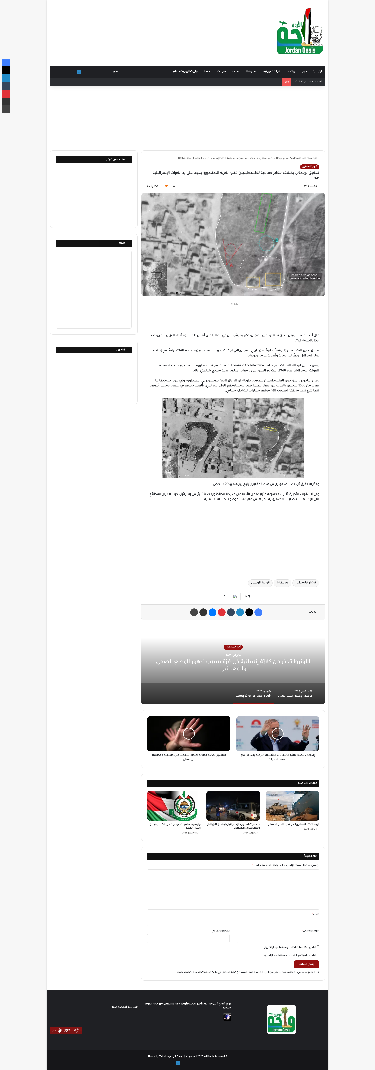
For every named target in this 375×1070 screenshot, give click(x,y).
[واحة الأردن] (300, 33)
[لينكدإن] (240, 612)
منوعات (221, 71)
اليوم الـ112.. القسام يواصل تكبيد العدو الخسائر (294, 824)
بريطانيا (282, 583)
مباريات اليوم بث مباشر (185, 71)
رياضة (291, 71)
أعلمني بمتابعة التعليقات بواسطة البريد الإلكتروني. (289, 947)
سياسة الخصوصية (124, 1007)
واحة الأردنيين (259, 583)
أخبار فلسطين (298, 158)
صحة (207, 71)
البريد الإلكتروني (310, 931)
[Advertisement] (140, 31)
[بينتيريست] (222, 612)
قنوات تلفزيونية (272, 71)
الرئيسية (317, 71)
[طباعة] (194, 612)
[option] (233, 665)
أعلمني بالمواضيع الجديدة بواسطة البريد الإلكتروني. (289, 955)
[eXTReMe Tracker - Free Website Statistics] (227, 1020)
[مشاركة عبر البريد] (203, 612)
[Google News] (228, 596)
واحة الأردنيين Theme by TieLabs (165, 1056)
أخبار (305, 71)
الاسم (315, 914)
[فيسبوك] (258, 612)
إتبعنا (122, 243)
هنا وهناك (250, 71)
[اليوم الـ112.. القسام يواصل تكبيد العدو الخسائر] (292, 806)
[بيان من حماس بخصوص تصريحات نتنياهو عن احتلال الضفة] (174, 806)
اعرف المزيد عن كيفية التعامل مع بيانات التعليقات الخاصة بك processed (215, 972)
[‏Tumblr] (231, 612)
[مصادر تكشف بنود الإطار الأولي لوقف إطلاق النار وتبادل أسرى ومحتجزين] (233, 806)
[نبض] (79, 72)
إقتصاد (235, 71)
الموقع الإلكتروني (221, 931)
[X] (249, 612)
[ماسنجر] (212, 612)
